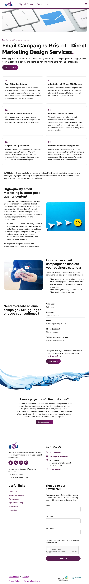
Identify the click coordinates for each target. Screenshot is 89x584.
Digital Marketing (15, 502)
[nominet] (76, 578)
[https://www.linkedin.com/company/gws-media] (21, 462)
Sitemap (26, 576)
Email (48, 320)
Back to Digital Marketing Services (15, 40)
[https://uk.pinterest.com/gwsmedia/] (26, 462)
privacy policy (54, 356)
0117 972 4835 (55, 452)
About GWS (13, 491)
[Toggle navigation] (86, 4)
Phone (49, 329)
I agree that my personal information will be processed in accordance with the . (65, 353)
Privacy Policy (14, 581)
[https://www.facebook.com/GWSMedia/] (11, 462)
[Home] (7, 4)
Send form (52, 361)
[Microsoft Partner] (63, 578)
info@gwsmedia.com (58, 456)
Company (50, 312)
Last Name (50, 528)
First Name (50, 517)
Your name (50, 304)
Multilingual (13, 506)
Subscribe (63, 558)
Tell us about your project (57, 337)
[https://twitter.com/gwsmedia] (16, 462)
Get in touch (9, 67)
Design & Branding (16, 495)
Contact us (12, 510)
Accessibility (14, 576)
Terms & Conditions (32, 581)
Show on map (55, 469)
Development (13, 499)
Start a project (43, 422)
